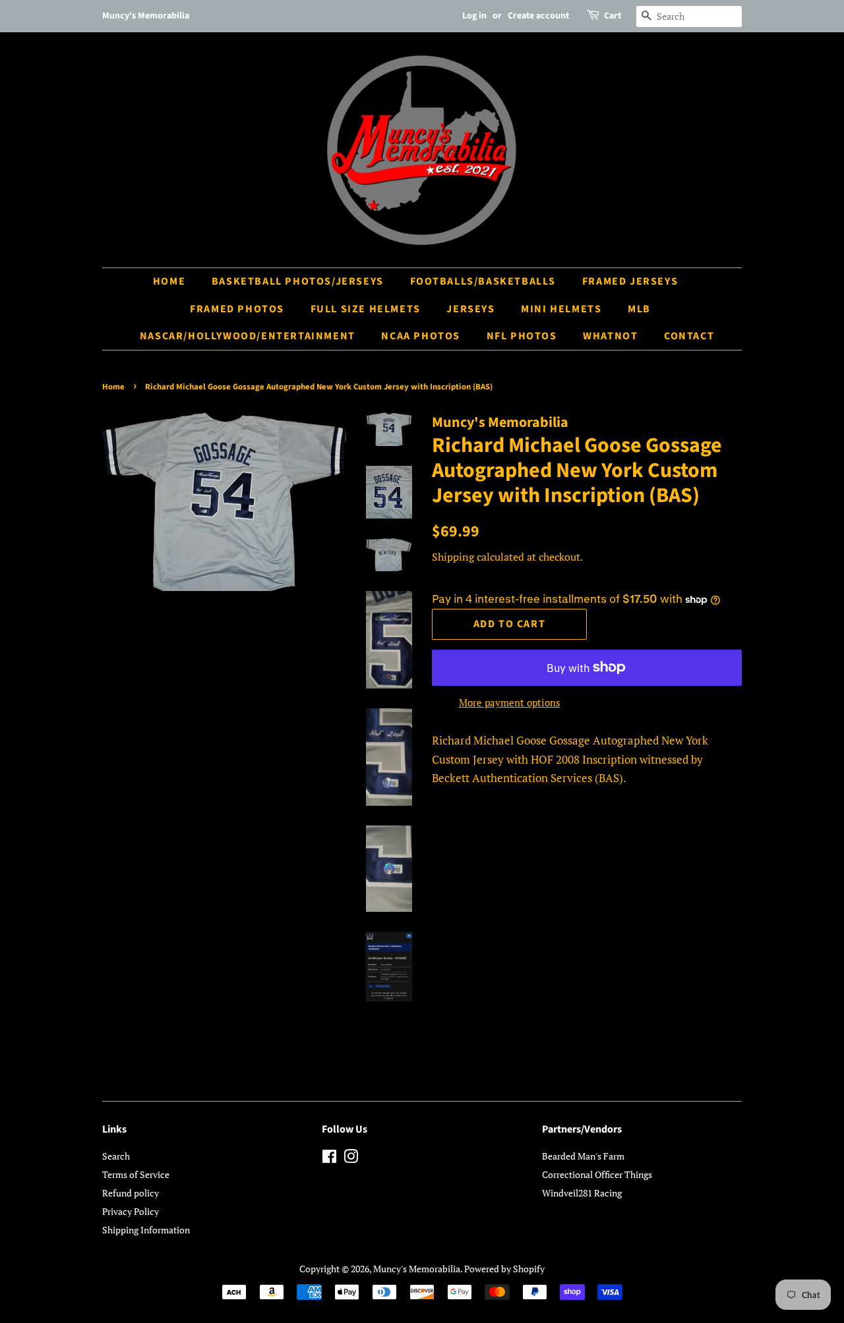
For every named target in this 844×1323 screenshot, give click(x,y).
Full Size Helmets (366, 309)
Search (116, 1156)
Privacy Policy (130, 1211)
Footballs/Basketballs (483, 281)
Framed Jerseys (630, 281)
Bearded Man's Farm (583, 1156)
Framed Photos (237, 309)
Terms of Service (135, 1174)
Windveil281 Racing (582, 1193)
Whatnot (610, 336)
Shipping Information (146, 1230)
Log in (474, 15)
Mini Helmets (561, 309)
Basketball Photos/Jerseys (298, 281)
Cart (612, 15)
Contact (689, 336)
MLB (639, 309)
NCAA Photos (420, 336)
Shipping (453, 556)
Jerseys (470, 309)
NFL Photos (522, 336)
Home (169, 281)
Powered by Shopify (504, 1268)
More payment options (509, 702)
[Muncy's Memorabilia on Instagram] (351, 1158)
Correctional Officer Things (597, 1174)
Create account (538, 15)
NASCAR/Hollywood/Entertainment (247, 336)
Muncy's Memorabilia (416, 1268)
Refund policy (130, 1193)
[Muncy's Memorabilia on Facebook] (329, 1158)
